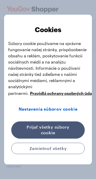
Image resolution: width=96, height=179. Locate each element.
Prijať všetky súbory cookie (48, 129)
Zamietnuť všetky (48, 148)
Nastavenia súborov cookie (48, 108)
